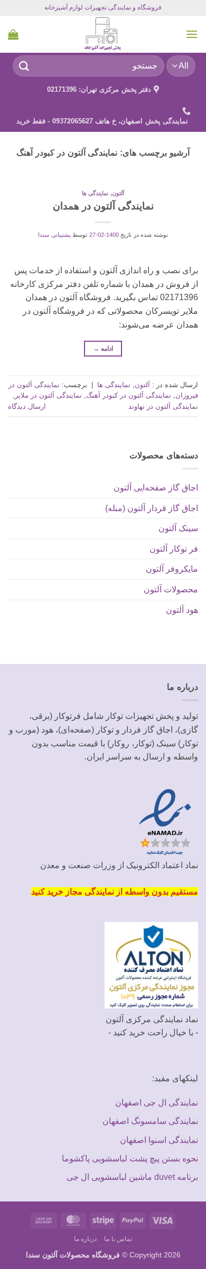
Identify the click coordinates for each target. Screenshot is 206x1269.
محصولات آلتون (171, 589)
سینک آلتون (178, 528)
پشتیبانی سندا (54, 235)
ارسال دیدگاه (27, 406)
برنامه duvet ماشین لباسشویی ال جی (132, 1176)
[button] (191, 34)
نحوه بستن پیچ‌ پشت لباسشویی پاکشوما (130, 1158)
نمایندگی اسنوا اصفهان (159, 1140)
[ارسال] (24, 65)
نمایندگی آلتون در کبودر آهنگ (128, 395)
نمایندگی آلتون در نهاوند (163, 406)
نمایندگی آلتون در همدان (103, 205)
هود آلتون (182, 609)
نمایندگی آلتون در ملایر (48, 395)
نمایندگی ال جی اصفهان (156, 1102)
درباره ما (85, 1239)
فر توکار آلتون (173, 548)
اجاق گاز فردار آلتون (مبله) (151, 508)
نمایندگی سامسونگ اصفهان (150, 1121)
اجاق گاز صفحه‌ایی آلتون (156, 487)
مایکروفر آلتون (172, 568)
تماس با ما (118, 1239)
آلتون (118, 193)
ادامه (103, 348)
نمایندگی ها (95, 193)
